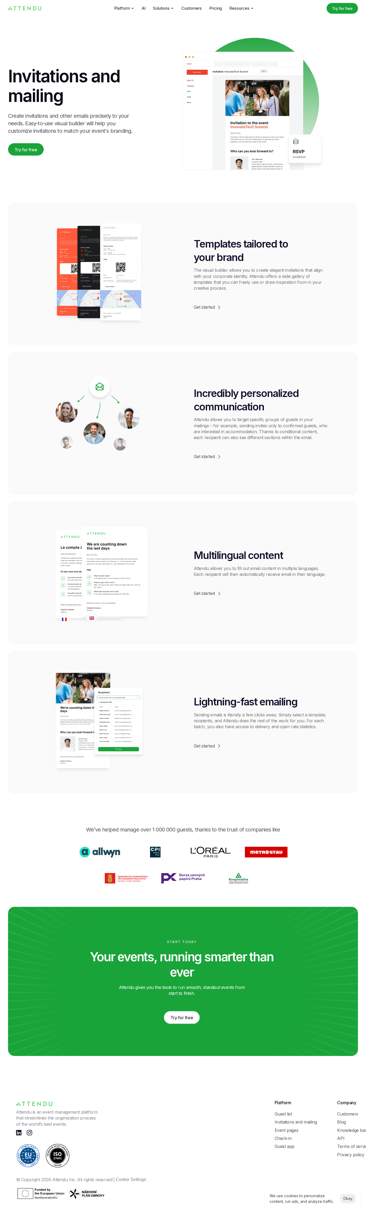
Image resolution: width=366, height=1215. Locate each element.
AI (143, 8)
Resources (239, 8)
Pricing (215, 8)
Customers (191, 8)
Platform (122, 8)
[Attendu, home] (24, 8)
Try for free (342, 8)
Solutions (161, 8)
